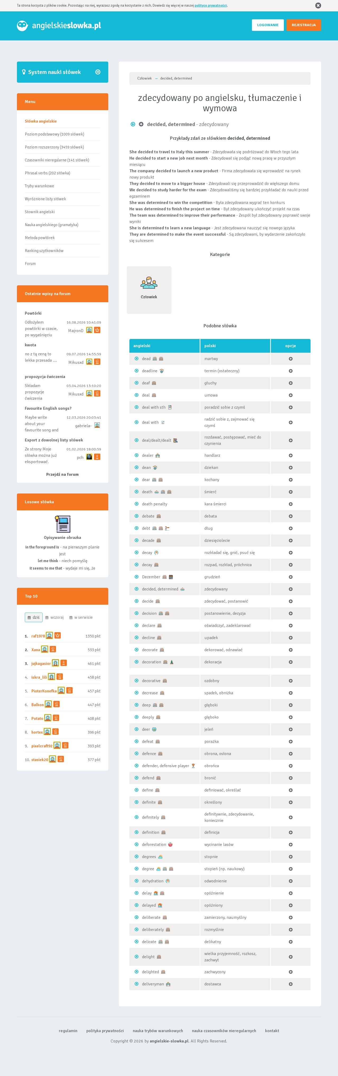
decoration (151, 662)
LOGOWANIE (268, 25)
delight (148, 956)
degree (148, 869)
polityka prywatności (105, 1030)
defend (148, 778)
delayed (149, 905)
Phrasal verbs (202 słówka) (47, 173)
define (147, 790)
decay (147, 552)
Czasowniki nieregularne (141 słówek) (57, 160)
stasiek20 (39, 759)
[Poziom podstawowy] (155, 358)
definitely (150, 817)
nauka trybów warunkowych (158, 1030)
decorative (151, 680)
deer (146, 729)
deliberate (151, 917)
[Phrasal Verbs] (170, 407)
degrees (149, 856)
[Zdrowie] (156, 552)
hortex (37, 732)
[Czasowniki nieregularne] (175, 440)
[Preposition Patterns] (163, 422)
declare (148, 625)
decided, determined (160, 589)
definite (149, 802)
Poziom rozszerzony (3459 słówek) (54, 147)
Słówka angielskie (41, 121)
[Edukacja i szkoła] (161, 371)
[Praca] (158, 455)
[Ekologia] (170, 844)
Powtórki (33, 313)
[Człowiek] (156, 492)
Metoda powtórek (40, 237)
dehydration (152, 881)
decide (147, 601)
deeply (148, 717)
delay (147, 893)
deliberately (153, 929)
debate (148, 516)
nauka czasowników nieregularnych (224, 1030)
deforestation (154, 844)
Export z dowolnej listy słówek (54, 440)
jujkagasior (41, 663)
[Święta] (172, 662)
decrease (150, 693)
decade (148, 540)
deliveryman (153, 984)
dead (146, 358)
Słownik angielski (40, 211)
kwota (30, 345)
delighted (150, 972)
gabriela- (83, 425)
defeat (147, 741)
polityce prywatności (211, 5)
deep (146, 705)
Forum (30, 263)
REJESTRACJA (304, 25)
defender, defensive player (165, 765)
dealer (147, 455)
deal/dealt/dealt (156, 440)
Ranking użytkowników (44, 250)
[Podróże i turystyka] (156, 893)
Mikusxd (75, 362)
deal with (150, 422)
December (151, 577)
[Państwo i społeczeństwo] (167, 528)
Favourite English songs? (48, 408)
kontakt (272, 1030)
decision (149, 613)
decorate (150, 650)
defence (149, 753)
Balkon (37, 704)
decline (148, 637)
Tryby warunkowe (39, 186)
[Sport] (193, 765)
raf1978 (38, 636)
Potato (37, 718)
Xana (35, 650)
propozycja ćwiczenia (45, 376)
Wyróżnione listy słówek (45, 199)
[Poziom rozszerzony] (161, 358)
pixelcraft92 (42, 746)
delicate (149, 941)
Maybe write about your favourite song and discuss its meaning (41, 430)
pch (80, 457)
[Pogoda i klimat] (160, 856)
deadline (149, 371)
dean (146, 467)
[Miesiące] (171, 577)
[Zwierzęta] (154, 729)
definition (150, 832)
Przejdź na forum (62, 474)
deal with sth (154, 407)
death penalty (154, 504)
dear (146, 479)
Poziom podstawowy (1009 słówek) (54, 134)
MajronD (75, 330)
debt (146, 528)
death (147, 492)
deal (146, 395)
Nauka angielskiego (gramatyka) (51, 224)
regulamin (68, 1030)
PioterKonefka (44, 691)
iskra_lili (39, 677)
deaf (146, 383)
